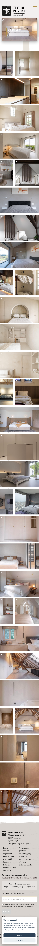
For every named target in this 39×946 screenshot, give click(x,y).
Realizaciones (9, 856)
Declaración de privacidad (25, 906)
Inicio (5, 848)
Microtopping (25, 854)
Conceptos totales (26, 859)
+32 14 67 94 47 (14, 841)
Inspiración (8, 859)
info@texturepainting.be (18, 844)
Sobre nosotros (9, 868)
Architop (23, 856)
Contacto (7, 870)
